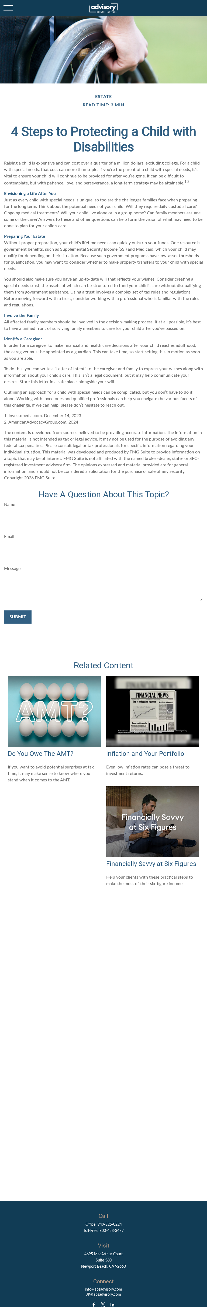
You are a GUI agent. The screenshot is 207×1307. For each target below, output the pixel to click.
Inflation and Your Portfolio (145, 753)
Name (9, 504)
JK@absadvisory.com (103, 1294)
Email (9, 536)
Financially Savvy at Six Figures (151, 864)
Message (12, 569)
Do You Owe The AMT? (40, 753)
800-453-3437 (111, 1231)
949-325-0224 (110, 1224)
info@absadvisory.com (103, 1289)
